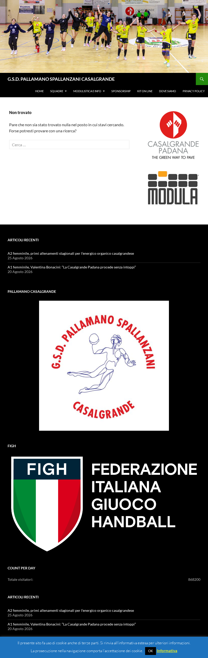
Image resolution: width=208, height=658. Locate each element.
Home (39, 91)
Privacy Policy (194, 91)
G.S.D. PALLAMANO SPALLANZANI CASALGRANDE (61, 79)
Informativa (167, 650)
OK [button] (150, 651)
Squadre (56, 91)
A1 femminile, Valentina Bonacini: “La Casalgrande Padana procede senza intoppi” (72, 267)
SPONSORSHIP (121, 91)
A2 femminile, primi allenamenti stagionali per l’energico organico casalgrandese (71, 253)
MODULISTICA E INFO (87, 91)
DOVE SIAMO (167, 91)
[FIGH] (104, 504)
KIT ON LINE (144, 91)
